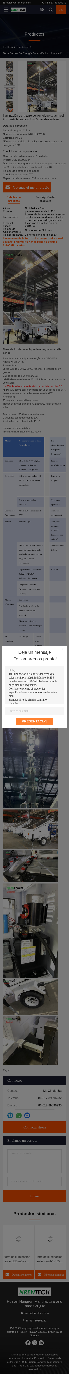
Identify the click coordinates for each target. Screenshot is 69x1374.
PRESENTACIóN (34, 721)
